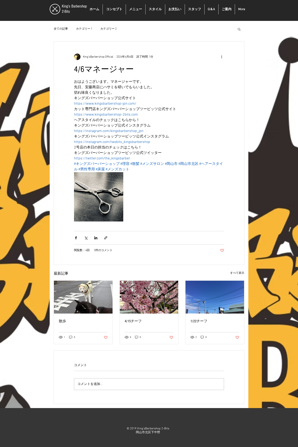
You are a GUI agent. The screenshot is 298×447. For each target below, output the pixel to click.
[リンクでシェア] (106, 238)
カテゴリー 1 (84, 29)
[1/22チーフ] (214, 297)
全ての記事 (61, 29)
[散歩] (83, 297)
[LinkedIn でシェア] (96, 238)
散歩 (62, 321)
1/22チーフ (198, 321)
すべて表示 (237, 273)
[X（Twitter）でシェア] (86, 238)
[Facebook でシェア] (76, 238)
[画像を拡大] (98, 196)
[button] (239, 29)
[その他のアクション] (221, 56)
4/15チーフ (133, 321)
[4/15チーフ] (149, 297)
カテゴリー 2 (108, 29)
